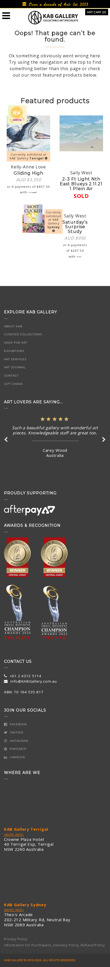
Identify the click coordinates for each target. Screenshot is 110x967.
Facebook (18, 724)
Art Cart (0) (96, 12)
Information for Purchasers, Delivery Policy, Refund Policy (54, 945)
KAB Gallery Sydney (25, 904)
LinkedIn (17, 757)
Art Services (15, 359)
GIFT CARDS (13, 384)
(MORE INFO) (13, 835)
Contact (11, 375)
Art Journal (15, 367)
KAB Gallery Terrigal (26, 829)
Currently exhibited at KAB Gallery (28, 156)
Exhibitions (14, 351)
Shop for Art (15, 342)
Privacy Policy (16, 939)
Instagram (18, 741)
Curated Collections (23, 334)
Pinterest (18, 749)
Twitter (16, 732)
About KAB (13, 326)
